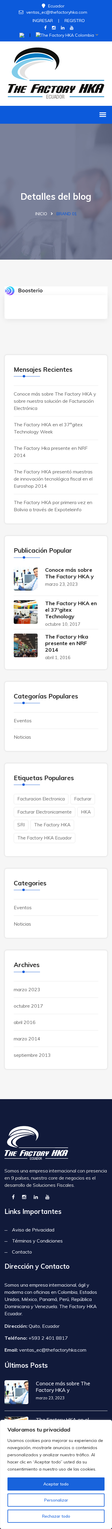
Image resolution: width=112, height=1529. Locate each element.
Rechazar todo (56, 1516)
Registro (75, 20)
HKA (86, 812)
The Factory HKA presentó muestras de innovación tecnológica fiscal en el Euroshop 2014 (53, 479)
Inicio (41, 213)
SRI (21, 825)
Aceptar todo (56, 1484)
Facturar (82, 799)
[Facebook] (45, 28)
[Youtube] (71, 28)
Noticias (22, 737)
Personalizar (56, 1500)
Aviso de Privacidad (33, 1230)
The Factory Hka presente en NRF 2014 (66, 643)
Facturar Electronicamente (44, 812)
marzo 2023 (27, 989)
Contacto (22, 1252)
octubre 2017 (28, 1006)
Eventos (23, 721)
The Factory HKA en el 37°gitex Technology (71, 610)
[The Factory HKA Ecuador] (56, 73)
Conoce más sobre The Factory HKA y (69, 573)
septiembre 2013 (32, 1055)
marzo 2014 (27, 1039)
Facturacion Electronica (41, 799)
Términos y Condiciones (37, 1241)
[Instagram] (54, 28)
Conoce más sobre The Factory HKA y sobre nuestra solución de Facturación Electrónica (55, 401)
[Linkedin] (63, 28)
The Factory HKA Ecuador (44, 838)
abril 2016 (25, 1022)
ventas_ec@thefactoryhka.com (56, 12)
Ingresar (43, 20)
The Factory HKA (52, 825)
